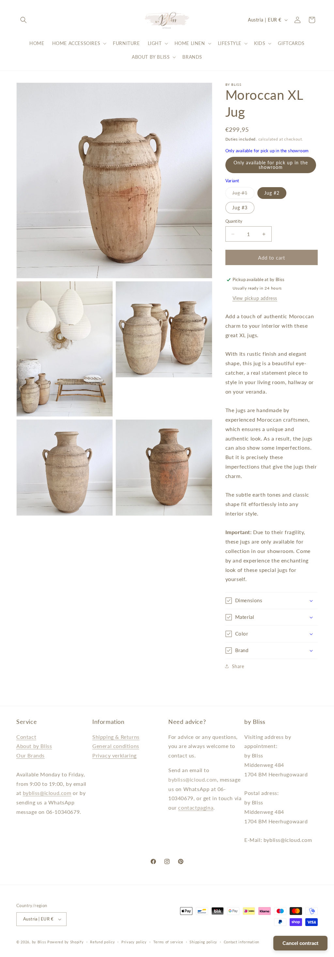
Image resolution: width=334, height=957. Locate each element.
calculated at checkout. (280, 139)
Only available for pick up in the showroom (271, 165)
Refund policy (102, 942)
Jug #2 (272, 193)
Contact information (241, 942)
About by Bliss (34, 746)
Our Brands (30, 755)
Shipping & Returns (116, 737)
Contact (26, 737)
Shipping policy (203, 942)
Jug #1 (243, 194)
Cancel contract (300, 943)
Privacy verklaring (114, 755)
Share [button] (238, 666)
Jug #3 (240, 207)
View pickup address (255, 298)
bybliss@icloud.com (47, 793)
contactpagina (195, 807)
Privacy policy (134, 942)
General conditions (115, 746)
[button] (23, 20)
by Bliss (39, 942)
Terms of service (168, 942)
